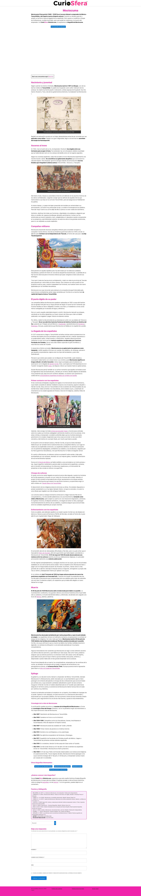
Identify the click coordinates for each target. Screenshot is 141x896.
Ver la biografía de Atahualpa (58, 26)
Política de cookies (57, 888)
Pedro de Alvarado (44, 553)
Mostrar (51, 76)
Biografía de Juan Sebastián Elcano (43, 766)
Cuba (49, 366)
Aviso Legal (95, 888)
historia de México (44, 462)
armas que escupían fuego (59, 431)
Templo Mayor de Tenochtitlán (51, 483)
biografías (45, 782)
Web (32, 865)
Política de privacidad (78, 888)
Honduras (81, 324)
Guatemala (62, 324)
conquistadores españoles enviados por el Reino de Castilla (58, 375)
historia (55, 782)
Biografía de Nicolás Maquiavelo (62, 766)
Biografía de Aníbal (77, 766)
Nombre (34, 849)
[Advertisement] (59, 52)
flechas (38, 597)
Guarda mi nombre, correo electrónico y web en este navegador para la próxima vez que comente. (57, 873)
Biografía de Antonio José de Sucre (58, 769)
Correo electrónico (38, 857)
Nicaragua (34, 326)
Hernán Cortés (54, 364)
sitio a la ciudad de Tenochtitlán (50, 668)
